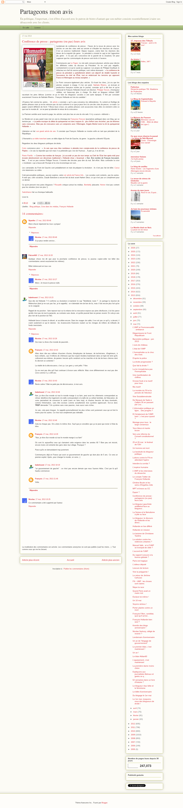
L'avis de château (140, 345)
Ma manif (137, 387)
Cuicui (117, 168)
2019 (133, 273)
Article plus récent (30, 560)
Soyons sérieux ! (140, 604)
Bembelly (87, 185)
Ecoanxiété (145, 211)
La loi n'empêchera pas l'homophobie (142, 370)
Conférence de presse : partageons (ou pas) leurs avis (143, 498)
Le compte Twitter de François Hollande (141, 478)
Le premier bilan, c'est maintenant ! (142, 648)
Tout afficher (157, 235)
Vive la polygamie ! (141, 572)
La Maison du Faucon (141, 117)
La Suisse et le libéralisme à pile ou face (144, 513)
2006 (133, 746)
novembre (137, 302)
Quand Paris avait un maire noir (141, 592)
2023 (133, 259)
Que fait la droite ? (140, 365)
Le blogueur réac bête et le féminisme (143, 687)
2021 (133, 266)
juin (135, 320)
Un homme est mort (141, 448)
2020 (133, 270)
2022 (133, 262)
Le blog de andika (139, 166)
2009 (133, 735)
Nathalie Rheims (100, 85)
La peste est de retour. (139, 230)
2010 (133, 731)
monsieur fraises (138, 157)
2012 (133, 724)
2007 (133, 742)
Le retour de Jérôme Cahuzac (141, 576)
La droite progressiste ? (143, 362)
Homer (102, 185)
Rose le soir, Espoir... (149, 193)
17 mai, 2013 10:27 (49, 279)
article (55, 102)
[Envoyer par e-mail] (38, 203)
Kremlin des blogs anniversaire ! (140, 626)
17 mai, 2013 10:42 (50, 350)
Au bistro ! (135, 59)
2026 (133, 248)
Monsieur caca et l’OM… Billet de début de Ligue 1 (149, 122)
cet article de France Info (73, 175)
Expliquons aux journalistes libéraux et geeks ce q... (143, 674)
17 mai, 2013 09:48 (49, 237)
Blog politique (35, 207)
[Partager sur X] (43, 203)
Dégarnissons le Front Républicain (142, 334)
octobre (136, 306)
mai (135, 324)
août (135, 313)
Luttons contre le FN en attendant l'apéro (143, 459)
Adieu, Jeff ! (146, 61)
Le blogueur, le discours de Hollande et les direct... (143, 520)
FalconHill (33, 255)
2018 (133, 277)
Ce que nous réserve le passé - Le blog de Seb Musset (144, 137)
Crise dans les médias (49, 207)
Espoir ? (136, 492)
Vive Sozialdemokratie (142, 396)
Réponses (35, 233)
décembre (137, 298)
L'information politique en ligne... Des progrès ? (143, 409)
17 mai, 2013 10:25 (43, 499)
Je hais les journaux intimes (143, 209)
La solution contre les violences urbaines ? (142, 540)
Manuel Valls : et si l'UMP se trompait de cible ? (143, 546)
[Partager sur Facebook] (46, 203)
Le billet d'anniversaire (142, 692)
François (38, 350)
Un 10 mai (137, 600)
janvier (136, 719)
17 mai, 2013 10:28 (49, 339)
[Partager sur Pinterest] (49, 203)
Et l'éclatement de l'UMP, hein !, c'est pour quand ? (144, 416)
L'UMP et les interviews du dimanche (142, 472)
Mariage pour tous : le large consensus (142, 423)
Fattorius (135, 87)
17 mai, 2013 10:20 (45, 255)
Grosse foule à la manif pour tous (142, 382)
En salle (26, 28)
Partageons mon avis (46, 11)
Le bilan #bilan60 (140, 656)
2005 (133, 749)
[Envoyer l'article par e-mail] (34, 203)
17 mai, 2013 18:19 (52, 465)
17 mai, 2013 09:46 (43, 220)
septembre (138, 309)
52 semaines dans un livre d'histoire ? (144, 681)
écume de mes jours (140, 190)
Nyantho (32, 220)
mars (135, 712)
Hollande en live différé (142, 526)
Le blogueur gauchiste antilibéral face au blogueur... (142, 506)
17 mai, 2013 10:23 (45, 297)
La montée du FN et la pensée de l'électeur (142, 391)
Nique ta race (138, 587)
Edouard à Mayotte (148, 101)
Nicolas (38, 237)
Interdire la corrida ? (141, 463)
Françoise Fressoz (78, 119)
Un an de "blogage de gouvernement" (142, 642)
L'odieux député (139, 564)
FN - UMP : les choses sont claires (142, 582)
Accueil (70, 560)
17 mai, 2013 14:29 (50, 434)
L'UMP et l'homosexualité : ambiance (143, 328)
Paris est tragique (140, 561)
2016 (133, 284)
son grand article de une (46, 131)
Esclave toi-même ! (141, 597)
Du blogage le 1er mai (142, 695)
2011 (133, 727)
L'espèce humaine (140, 467)
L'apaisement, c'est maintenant (141, 661)
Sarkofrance (26, 192)
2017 (133, 281)
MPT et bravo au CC (141, 488)
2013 (133, 295)
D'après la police (140, 358)
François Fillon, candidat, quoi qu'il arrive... (143, 615)
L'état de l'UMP (139, 349)
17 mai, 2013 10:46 (52, 392)
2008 (133, 738)
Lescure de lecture (140, 568)
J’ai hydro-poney (137, 159)
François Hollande (66, 207)
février (136, 715)
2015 (133, 288)
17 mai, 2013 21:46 (50, 479)
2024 (133, 255)
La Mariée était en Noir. (141, 227)
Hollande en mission (141, 530)
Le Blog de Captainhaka (142, 99)
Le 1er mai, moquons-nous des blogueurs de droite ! (143, 701)
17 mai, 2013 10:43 (49, 381)
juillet (135, 317)
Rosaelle (58, 185)
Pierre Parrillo (27, 156)
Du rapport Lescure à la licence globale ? (143, 556)
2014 (133, 292)
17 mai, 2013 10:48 (49, 420)
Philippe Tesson (103, 90)
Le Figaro (74, 63)
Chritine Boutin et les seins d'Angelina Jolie (143, 484)
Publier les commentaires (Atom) (76, 569)
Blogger (104, 803)
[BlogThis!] (41, 203)
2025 (133, 251)
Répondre (32, 227)
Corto (24, 148)
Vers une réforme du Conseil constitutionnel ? (143, 436)
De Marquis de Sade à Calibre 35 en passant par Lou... (143, 402)
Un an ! (136, 653)
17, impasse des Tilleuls (142, 41)
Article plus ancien (110, 560)
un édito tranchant (40, 139)
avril (135, 708)
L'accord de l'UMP (140, 551)
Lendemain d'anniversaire (144, 637)
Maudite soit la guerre (139, 183)
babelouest (33, 297)
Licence (37, 28)
